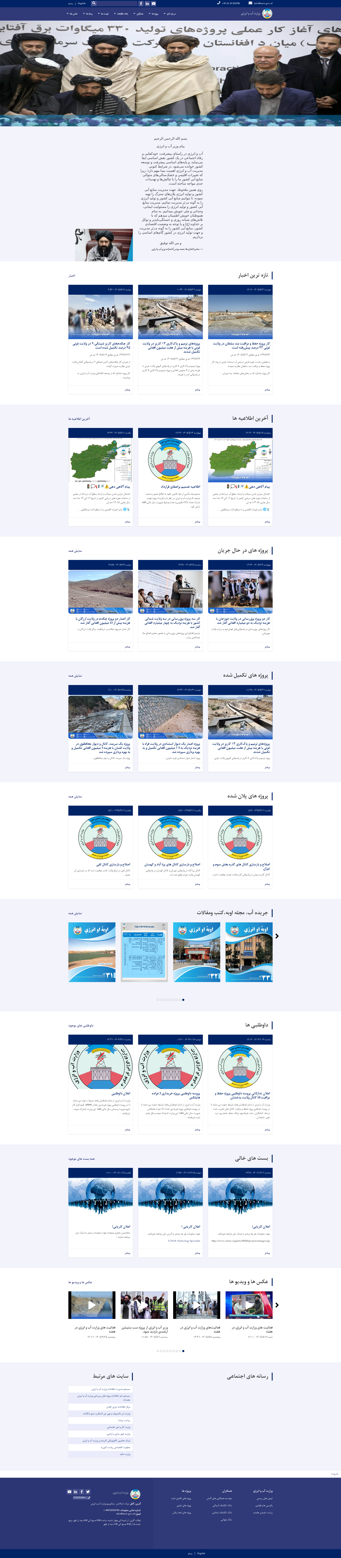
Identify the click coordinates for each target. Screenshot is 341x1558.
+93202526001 (80, 1498)
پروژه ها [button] (155, 14)
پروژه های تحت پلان (181, 1512)
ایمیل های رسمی (265, 1498)
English (82, 3)
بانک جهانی (226, 1519)
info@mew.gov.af (263, 3)
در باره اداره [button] (171, 14)
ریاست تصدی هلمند (263, 1512)
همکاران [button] (140, 14)
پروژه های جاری (184, 1505)
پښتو (70, 3)
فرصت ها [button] (104, 14)
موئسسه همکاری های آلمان (219, 1498)
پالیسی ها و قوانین (264, 1505)
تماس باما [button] (73, 14)
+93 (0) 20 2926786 (231, 3)
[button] (183, 1000)
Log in (334, 1474)
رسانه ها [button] (89, 14)
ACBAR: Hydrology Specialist (184, 1241)
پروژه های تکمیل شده (181, 1498)
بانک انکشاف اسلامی (222, 1512)
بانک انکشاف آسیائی (222, 1505)
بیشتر (267, 390)
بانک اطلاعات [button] (122, 14)
